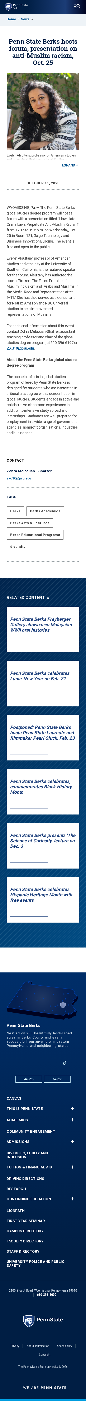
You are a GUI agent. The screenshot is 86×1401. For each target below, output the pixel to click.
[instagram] (54, 1062)
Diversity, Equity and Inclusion (27, 1155)
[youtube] (43, 1062)
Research (16, 1189)
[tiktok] (65, 1062)
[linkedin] (32, 1062)
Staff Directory (23, 1251)
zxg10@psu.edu (19, 478)
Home (11, 19)
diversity (18, 547)
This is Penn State (25, 1109)
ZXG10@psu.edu (20, 348)
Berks (15, 511)
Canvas (14, 1098)
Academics (17, 1120)
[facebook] (21, 1062)
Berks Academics (45, 511)
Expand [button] (68, 165)
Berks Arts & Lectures (29, 523)
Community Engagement (31, 1132)
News (25, 19)
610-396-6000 (46, 1295)
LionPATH (16, 1211)
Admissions (18, 1142)
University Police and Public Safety (35, 1264)
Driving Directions (25, 1179)
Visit (57, 1079)
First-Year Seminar (26, 1221)
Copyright (44, 1354)
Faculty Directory (25, 1241)
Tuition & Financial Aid (29, 1167)
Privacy (15, 1346)
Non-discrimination (38, 1346)
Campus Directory (25, 1231)
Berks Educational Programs (35, 535)
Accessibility (64, 1346)
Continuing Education (29, 1199)
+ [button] (72, 1108)
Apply (29, 1079)
